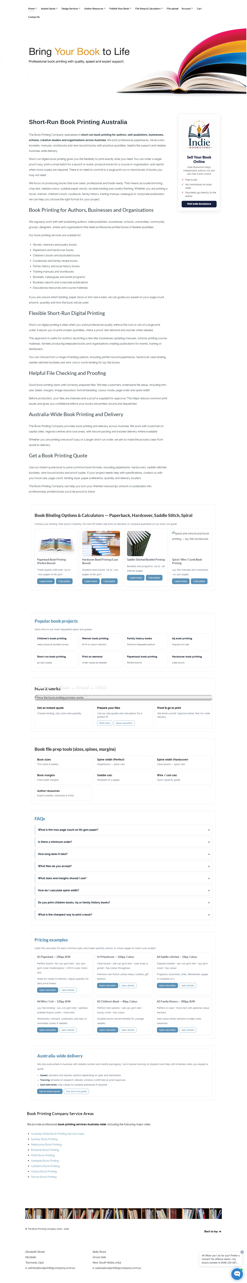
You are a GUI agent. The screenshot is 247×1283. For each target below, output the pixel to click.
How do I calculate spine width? (58, 890)
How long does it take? (53, 854)
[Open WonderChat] (237, 1274)
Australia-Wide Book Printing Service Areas (57, 1133)
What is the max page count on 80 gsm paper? (68, 829)
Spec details (68, 990)
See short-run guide (76, 1091)
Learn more (46, 581)
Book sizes (104, 723)
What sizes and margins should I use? (62, 878)
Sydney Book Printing (44, 1139)
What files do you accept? (55, 866)
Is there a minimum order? (55, 841)
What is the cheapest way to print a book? (65, 914)
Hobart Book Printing (44, 1171)
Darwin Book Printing (44, 1176)
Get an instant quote (49, 1091)
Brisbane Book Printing (45, 1150)
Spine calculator (124, 723)
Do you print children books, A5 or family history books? (74, 902)
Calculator (64, 581)
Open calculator (47, 990)
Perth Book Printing (43, 1155)
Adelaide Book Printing (45, 1160)
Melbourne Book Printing (46, 1144)
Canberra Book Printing (45, 1166)
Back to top (211, 1231)
